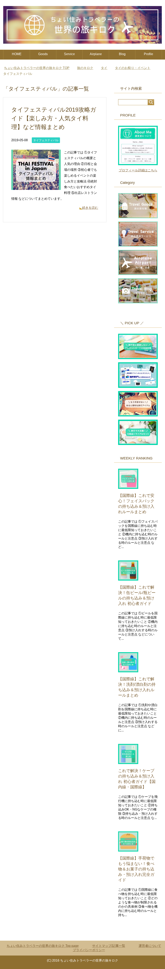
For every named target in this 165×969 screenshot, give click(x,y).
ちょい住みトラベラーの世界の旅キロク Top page (43, 945)
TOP (36, 68)
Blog (122, 54)
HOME (17, 54)
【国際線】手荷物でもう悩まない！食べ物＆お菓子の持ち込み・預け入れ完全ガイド (136, 869)
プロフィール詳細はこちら (138, 170)
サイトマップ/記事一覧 (108, 945)
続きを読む (90, 207)
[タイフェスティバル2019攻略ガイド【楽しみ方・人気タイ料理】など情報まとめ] (36, 186)
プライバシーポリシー (89, 950)
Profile (148, 54)
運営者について (150, 945)
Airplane (96, 54)
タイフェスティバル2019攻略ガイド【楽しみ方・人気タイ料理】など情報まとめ (53, 118)
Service (69, 54)
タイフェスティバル (46, 140)
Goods (43, 54)
